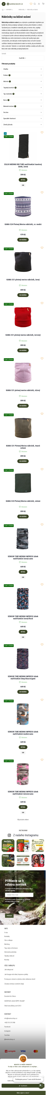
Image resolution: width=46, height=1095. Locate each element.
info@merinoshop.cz (10, 1018)
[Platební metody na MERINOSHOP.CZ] (10, 1051)
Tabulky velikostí (9, 956)
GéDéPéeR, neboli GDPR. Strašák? (14, 1001)
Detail (23, 180)
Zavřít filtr (21, 58)
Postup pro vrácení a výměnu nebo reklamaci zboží (19, 979)
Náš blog (7, 944)
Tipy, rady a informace (11, 948)
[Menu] (4, 4)
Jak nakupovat (8, 969)
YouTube (7, 1035)
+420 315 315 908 (9, 1022)
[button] (41, 1086)
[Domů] (3, 8)
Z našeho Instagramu (25, 835)
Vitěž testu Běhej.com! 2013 (12, 1006)
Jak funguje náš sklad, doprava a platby (16, 974)
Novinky (6, 960)
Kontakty (7, 936)
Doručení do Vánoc (10, 996)
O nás (6, 932)
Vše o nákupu (8, 940)
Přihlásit (9, 915)
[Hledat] (35, 4)
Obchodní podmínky (10, 952)
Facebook (7, 1027)
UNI (23, 185)
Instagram (7, 1031)
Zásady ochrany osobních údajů (14, 984)
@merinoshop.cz (9, 1039)
